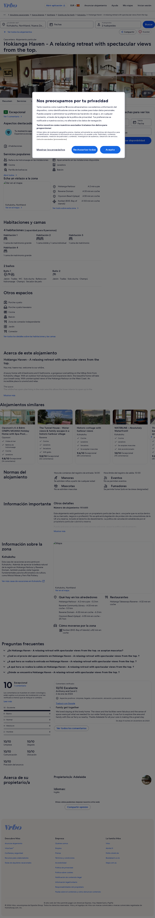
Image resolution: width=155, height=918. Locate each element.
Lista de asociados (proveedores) (52, 139)
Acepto (110, 149)
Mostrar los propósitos (51, 149)
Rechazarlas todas (84, 149)
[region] (78, 125)
